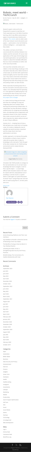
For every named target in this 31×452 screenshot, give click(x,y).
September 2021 (7, 299)
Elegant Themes (15, 448)
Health (5, 379)
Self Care (5, 402)
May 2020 (5, 337)
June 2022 (6, 289)
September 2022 (7, 286)
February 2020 (7, 342)
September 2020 (7, 329)
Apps (4, 351)
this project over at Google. (10, 97)
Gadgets (23, 18)
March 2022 (6, 296)
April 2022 (6, 294)
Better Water (6, 356)
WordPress (15, 450)
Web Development (8, 422)
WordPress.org (7, 437)
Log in (4, 429)
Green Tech (6, 374)
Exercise (5, 366)
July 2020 (5, 334)
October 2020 (7, 327)
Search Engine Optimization (11, 400)
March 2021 (6, 314)
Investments (6, 387)
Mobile (5, 394)
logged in (13, 219)
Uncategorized (7, 420)
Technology (6, 417)
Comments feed (7, 434)
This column (12, 39)
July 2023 (5, 271)
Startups (5, 415)
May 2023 (5, 276)
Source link (6, 185)
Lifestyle (5, 389)
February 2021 (7, 317)
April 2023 (6, 278)
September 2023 (7, 268)
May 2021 (5, 309)
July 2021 (5, 304)
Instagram (6, 384)
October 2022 (7, 284)
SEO (4, 405)
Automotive (6, 354)
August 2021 (6, 301)
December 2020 (7, 322)
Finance (5, 369)
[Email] (21, 202)
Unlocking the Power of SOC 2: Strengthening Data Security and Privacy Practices (14, 250)
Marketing (6, 392)
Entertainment (7, 364)
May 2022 (5, 291)
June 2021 (6, 306)
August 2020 (6, 332)
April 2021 (6, 311)
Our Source (8, 18)
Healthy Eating (7, 382)
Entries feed (6, 432)
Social (4, 407)
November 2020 (7, 324)
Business (5, 359)
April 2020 (6, 339)
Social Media (6, 410)
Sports (5, 412)
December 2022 (7, 281)
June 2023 (6, 273)
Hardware (6, 377)
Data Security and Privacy (10, 361)
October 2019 (7, 345)
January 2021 (6, 319)
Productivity (6, 397)
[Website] (18, 202)
